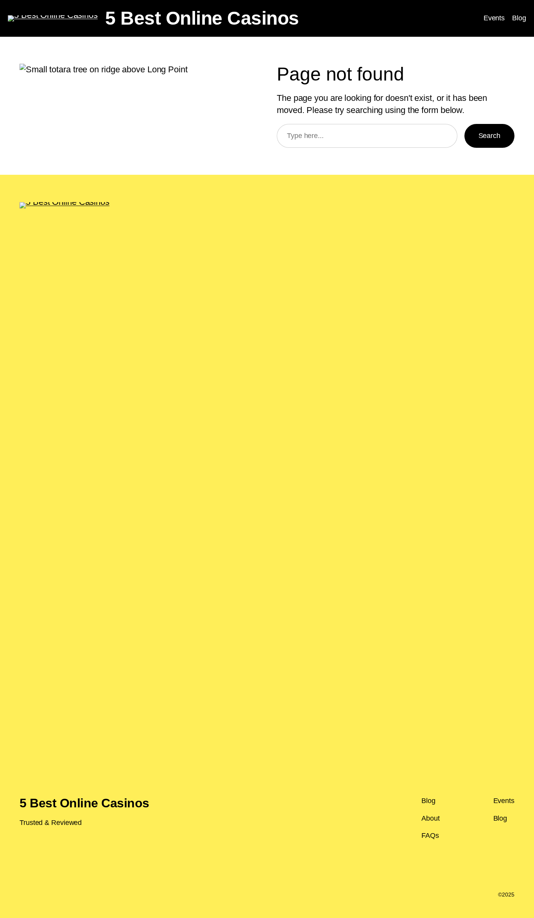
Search (489, 136)
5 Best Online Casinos (202, 18)
